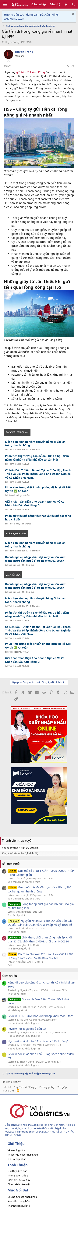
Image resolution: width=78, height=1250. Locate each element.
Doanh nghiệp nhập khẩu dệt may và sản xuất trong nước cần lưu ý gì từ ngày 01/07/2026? (35, 559)
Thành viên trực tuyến (17, 840)
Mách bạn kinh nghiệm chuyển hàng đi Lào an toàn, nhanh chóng (35, 443)
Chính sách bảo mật (19, 1184)
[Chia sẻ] (67, 66)
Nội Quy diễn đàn (17, 1171)
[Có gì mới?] (66, 4)
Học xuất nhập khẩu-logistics (24, 1023)
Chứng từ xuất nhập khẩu (22, 1196)
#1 (72, 65)
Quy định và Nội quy (25, 1087)
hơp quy (12, 565)
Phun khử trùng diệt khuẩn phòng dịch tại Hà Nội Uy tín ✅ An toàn (38, 489)
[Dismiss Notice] (72, 15)
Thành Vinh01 (15, 449)
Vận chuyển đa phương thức (24, 882)
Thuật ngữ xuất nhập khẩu (23, 1154)
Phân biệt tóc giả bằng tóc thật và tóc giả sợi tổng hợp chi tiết (38, 517)
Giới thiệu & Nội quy (19, 1180)
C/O (10, 965)
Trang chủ (8, 1090)
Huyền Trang (12, 42)
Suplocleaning (15, 495)
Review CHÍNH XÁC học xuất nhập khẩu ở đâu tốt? (40, 1016)
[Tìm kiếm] (73, 4)
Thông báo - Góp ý (18, 1175)
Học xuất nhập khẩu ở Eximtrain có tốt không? (38, 1041)
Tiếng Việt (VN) (13, 1081)
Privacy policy (47, 1087)
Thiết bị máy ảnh (16, 523)
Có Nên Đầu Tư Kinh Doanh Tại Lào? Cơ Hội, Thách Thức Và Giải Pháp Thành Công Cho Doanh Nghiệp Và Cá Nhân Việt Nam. (38, 473)
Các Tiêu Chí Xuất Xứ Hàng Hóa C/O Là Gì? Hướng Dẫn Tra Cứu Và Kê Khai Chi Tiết (40, 956)
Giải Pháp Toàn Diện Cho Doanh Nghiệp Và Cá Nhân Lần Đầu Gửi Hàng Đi (34, 503)
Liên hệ (7, 1087)
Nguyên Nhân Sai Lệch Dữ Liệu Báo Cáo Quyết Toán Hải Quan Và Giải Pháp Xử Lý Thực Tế (40, 922)
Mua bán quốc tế (17, 1010)
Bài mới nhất (11, 864)
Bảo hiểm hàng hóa (19, 1201)
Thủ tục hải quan (17, 932)
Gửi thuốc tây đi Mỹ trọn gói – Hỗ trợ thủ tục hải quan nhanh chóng (39, 889)
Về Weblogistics (16, 1150)
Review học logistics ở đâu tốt (27, 1028)
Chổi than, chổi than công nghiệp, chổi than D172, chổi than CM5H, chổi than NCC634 (40, 939)
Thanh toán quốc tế (19, 948)
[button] (5, 4)
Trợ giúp (62, 1087)
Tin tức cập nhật (17, 915)
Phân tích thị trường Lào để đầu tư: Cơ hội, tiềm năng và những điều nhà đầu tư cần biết (37, 458)
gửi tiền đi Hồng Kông (30, 72)
